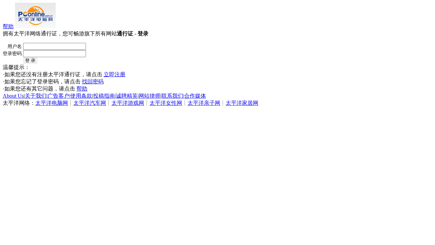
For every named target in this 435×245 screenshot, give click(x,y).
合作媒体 (195, 96)
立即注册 (114, 74)
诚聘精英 (127, 96)
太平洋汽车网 (89, 103)
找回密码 (93, 81)
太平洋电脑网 (51, 103)
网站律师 (149, 96)
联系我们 (172, 96)
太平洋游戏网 (127, 103)
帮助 (8, 26)
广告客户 (58, 96)
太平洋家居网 (242, 103)
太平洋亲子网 (204, 103)
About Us (13, 96)
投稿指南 (104, 96)
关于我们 (36, 96)
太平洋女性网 (166, 103)
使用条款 (81, 96)
